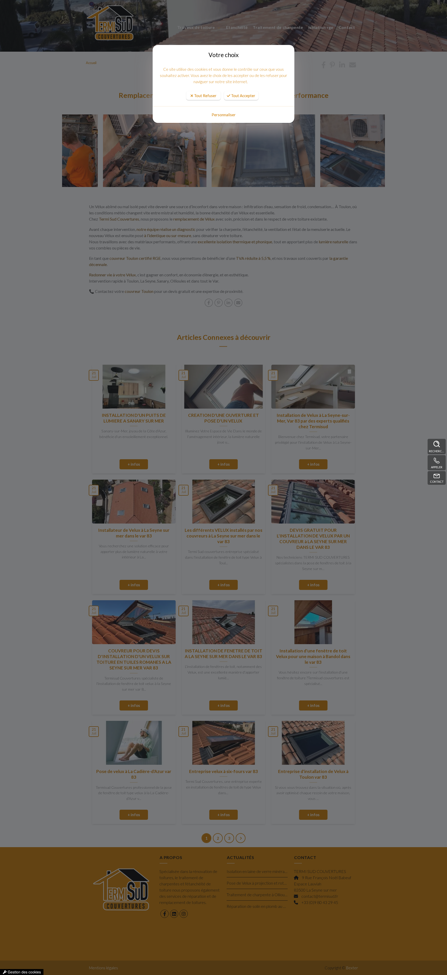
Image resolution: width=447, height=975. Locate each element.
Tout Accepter (242, 95)
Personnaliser (224, 114)
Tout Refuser (205, 95)
